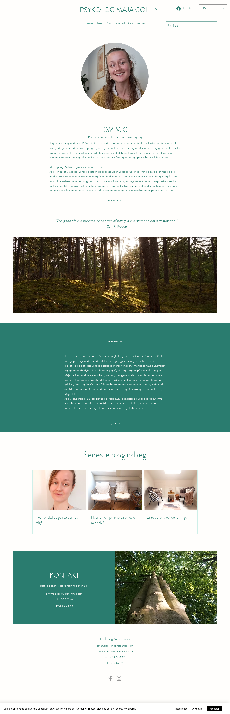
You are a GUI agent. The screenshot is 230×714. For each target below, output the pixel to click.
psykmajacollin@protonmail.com (64, 593)
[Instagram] (119, 678)
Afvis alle (197, 708)
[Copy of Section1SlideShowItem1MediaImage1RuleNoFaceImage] (115, 424)
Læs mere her (115, 200)
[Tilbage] (18, 378)
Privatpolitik (129, 708)
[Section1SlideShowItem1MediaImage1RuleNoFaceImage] (111, 423)
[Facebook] (110, 678)
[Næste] (211, 378)
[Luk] (226, 708)
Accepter (214, 708)
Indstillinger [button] (181, 708)
